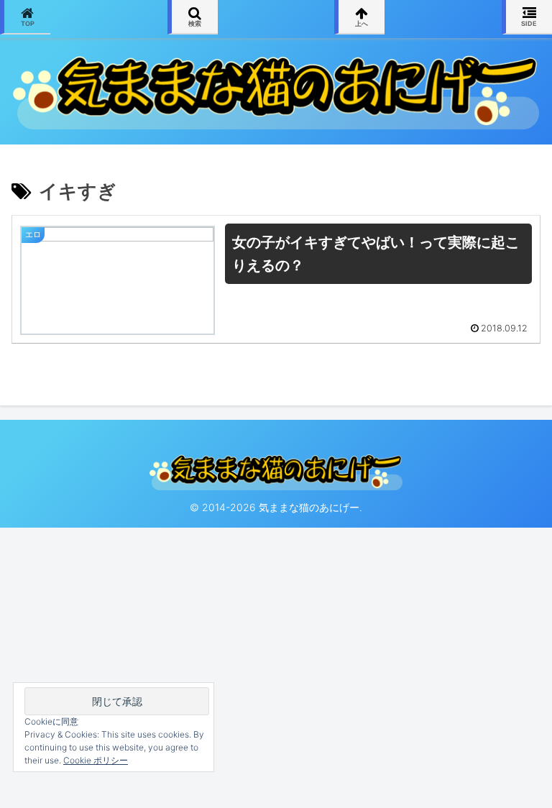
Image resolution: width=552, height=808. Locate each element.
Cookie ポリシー (95, 760)
